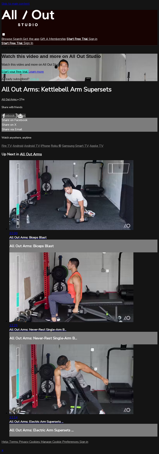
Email (22, 116)
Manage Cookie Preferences (60, 442)
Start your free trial (15, 72)
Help (5, 442)
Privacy (24, 442)
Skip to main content (16, 4)
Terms (14, 442)
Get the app (31, 39)
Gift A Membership (53, 39)
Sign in (93, 39)
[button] (3, 34)
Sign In (28, 43)
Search (18, 39)
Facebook (9, 116)
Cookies (35, 442)
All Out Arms (9, 99)
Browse (7, 39)
